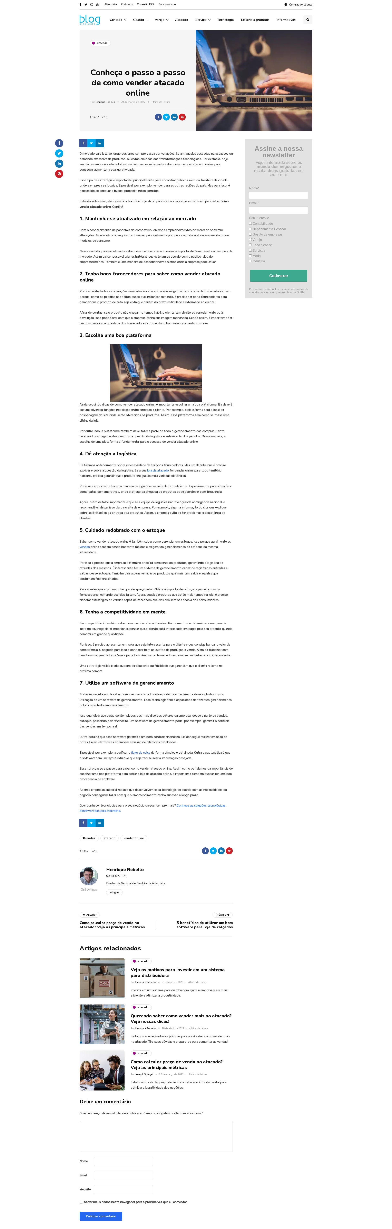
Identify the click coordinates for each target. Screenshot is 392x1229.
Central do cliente (300, 5)
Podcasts (127, 4)
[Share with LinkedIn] (174, 117)
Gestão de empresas (267, 234)
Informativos (286, 20)
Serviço (200, 20)
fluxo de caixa (140, 752)
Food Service (262, 245)
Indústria (258, 261)
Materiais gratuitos (255, 20)
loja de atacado (158, 470)
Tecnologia (225, 20)
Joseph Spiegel (144, 1074)
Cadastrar (278, 275)
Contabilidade (262, 223)
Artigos (114, 892)
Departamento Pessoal (269, 229)
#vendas (89, 838)
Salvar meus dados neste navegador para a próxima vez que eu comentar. (135, 1202)
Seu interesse (259, 217)
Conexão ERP (146, 4)
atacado (109, 838)
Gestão (138, 20)
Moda (256, 256)
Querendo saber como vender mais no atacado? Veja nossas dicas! (181, 1019)
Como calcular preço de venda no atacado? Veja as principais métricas (177, 1065)
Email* (254, 203)
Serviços (258, 250)
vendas (85, 547)
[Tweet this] (166, 117)
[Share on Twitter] (92, 143)
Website (85, 1189)
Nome (84, 1161)
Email (83, 1175)
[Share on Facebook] (84, 143)
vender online (134, 838)
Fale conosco (167, 4)
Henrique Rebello (105, 102)
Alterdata (110, 4)
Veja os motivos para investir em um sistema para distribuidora (178, 973)
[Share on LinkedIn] (100, 143)
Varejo (159, 20)
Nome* (254, 188)
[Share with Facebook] (158, 117)
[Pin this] (182, 117)
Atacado (181, 20)
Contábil (116, 20)
